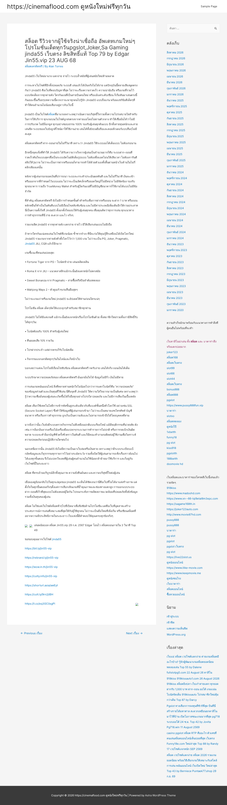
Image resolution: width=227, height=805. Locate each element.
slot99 (171, 368)
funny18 (172, 437)
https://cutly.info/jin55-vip (41, 576)
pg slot (171, 442)
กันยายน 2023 (175, 262)
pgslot (171, 400)
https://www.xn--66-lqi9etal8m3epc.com (192, 498)
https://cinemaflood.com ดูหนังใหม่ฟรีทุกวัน (69, 6)
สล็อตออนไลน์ (175, 589)
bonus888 (173, 389)
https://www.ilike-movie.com (185, 567)
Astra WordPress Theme (160, 795)
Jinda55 (30, 243)
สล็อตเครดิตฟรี (33, 66)
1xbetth (171, 432)
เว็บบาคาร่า (173, 583)
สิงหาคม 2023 (175, 268)
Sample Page (209, 6)
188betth (172, 458)
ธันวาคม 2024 (175, 172)
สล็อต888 (172, 394)
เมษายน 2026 (175, 76)
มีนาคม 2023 (174, 298)
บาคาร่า (171, 410)
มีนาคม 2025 (174, 154)
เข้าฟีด (171, 622)
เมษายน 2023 (175, 292)
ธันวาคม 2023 (175, 244)
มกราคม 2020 (175, 310)
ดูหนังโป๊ (171, 426)
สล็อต (51, 114)
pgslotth (172, 453)
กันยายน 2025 (175, 118)
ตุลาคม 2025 (174, 112)
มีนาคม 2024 (174, 226)
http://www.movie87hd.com (184, 514)
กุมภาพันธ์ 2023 (176, 304)
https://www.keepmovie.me (184, 573)
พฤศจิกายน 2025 (177, 106)
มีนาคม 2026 (174, 82)
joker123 (172, 352)
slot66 (171, 373)
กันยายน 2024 (175, 190)
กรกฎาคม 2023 (176, 274)
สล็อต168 (172, 357)
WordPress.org (176, 634)
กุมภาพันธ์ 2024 (176, 232)
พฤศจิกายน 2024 (177, 178)
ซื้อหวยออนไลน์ (176, 594)
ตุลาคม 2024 (174, 184)
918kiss (171, 488)
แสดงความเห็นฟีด (177, 628)
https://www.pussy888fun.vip (185, 405)
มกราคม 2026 (175, 94)
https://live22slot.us (179, 557)
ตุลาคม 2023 (174, 256)
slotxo (170, 416)
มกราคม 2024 (175, 238)
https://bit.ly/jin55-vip (38, 548)
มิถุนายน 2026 (175, 64)
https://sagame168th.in (181, 504)
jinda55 (56, 539)
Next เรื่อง (134, 633)
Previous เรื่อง (31, 633)
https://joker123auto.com (182, 509)
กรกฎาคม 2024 (176, 202)
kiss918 (171, 448)
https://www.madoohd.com (183, 493)
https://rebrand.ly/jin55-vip (41, 557)
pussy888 (173, 520)
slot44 (171, 378)
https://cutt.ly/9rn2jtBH (39, 594)
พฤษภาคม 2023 (176, 286)
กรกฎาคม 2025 (176, 130)
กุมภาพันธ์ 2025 (176, 160)
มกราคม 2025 (175, 166)
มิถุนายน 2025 (175, 136)
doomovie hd (175, 464)
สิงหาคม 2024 (175, 196)
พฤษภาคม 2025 (176, 142)
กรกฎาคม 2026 (176, 58)
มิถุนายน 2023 (175, 280)
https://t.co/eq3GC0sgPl (40, 603)
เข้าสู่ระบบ (173, 616)
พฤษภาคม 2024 (176, 214)
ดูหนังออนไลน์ (175, 562)
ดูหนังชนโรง (174, 578)
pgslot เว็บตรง (175, 546)
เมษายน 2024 (175, 220)
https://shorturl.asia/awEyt (41, 585)
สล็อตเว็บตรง (174, 362)
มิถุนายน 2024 (175, 208)
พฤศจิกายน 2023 (177, 250)
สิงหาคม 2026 (175, 52)
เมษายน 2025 (175, 148)
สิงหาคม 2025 (175, 124)
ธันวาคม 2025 (175, 100)
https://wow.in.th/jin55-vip (41, 567)
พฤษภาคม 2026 (176, 70)
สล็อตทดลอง (174, 421)
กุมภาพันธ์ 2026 (176, 88)
